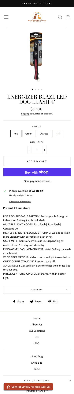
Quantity (37, 142)
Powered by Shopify (37, 390)
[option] (37, 3)
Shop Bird (37, 362)
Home (36, 318)
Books (37, 368)
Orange (44, 133)
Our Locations (37, 330)
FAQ (37, 343)
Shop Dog (37, 356)
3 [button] (39, 90)
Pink (57, 133)
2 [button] (36, 90)
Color (37, 126)
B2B (37, 336)
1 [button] (33, 89)
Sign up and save (37, 380)
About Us (37, 324)
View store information (20, 201)
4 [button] (42, 90)
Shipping (25, 113)
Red (16, 133)
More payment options (37, 180)
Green (28, 133)
